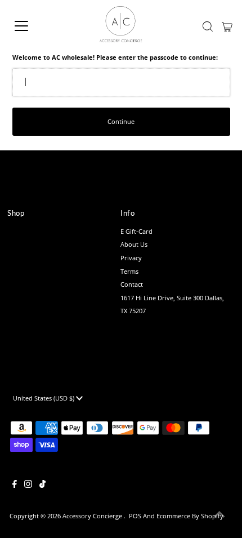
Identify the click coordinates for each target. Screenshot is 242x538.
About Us (133, 244)
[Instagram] (28, 485)
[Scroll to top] (219, 515)
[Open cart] (227, 25)
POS (135, 516)
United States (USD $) (44, 398)
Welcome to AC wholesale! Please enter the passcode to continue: (115, 57)
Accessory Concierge (93, 516)
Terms (129, 271)
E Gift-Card (136, 231)
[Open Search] (207, 26)
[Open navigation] (34, 26)
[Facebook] (15, 485)
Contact (131, 284)
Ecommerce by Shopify (189, 516)
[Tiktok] (42, 485)
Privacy (131, 258)
